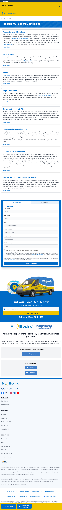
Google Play (32, 372)
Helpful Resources (10, 91)
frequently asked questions (20, 38)
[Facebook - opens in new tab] (2, 393)
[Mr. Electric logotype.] (21, 327)
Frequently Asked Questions (14, 32)
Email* (5, 222)
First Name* (7, 208)
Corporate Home (6, 453)
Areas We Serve (6, 457)
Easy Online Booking (25, 506)
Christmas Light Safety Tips (14, 109)
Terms (33, 254)
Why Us (3, 414)
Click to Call (10, 506)
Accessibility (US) (10, 496)
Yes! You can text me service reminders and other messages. (22, 250)
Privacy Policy (40, 254)
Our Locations (5, 446)
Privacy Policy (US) (37, 491)
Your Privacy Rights (51, 496)
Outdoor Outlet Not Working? (14, 151)
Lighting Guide (8, 54)
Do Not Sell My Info (35, 496)
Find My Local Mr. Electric (31, 313)
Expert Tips (4, 439)
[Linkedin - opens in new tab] (14, 393)
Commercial (46, 202)
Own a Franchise (6, 422)
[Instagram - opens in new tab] (10, 393)
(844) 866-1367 (35, 317)
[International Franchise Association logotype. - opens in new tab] (4, 462)
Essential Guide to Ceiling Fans (15, 129)
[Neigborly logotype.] (44, 326)
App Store (32, 367)
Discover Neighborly (30, 354)
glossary (7, 75)
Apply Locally (5, 429)
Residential (18, 202)
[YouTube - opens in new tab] (18, 393)
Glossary (6, 72)
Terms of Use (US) (12, 491)
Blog (2, 442)
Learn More (6, 47)
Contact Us (4, 425)
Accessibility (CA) (23, 496)
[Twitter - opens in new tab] (6, 393)
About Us (4, 418)
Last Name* (7, 215)
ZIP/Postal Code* (8, 243)
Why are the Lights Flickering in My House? (19, 177)
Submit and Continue (31, 263)
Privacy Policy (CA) (50, 491)
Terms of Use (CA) (24, 491)
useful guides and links (44, 95)
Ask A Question (7, 44)
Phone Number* (8, 229)
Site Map (4, 450)
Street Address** (8, 236)
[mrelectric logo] (31, 383)
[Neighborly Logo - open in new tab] (5, 1)
